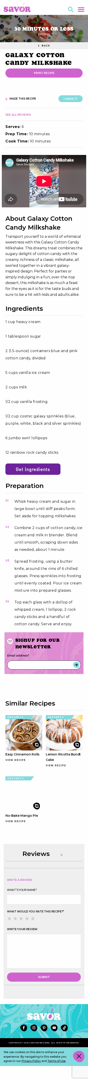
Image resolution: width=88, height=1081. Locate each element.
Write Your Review (22, 929)
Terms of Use (56, 1061)
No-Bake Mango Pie (21, 816)
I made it (70, 99)
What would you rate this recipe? (35, 911)
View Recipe (15, 760)
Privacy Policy (31, 1061)
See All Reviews (18, 114)
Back (45, 45)
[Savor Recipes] (17, 7)
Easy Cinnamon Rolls (22, 754)
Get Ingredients (33, 469)
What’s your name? (22, 890)
